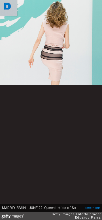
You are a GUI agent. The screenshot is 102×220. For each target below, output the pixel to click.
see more (92, 208)
